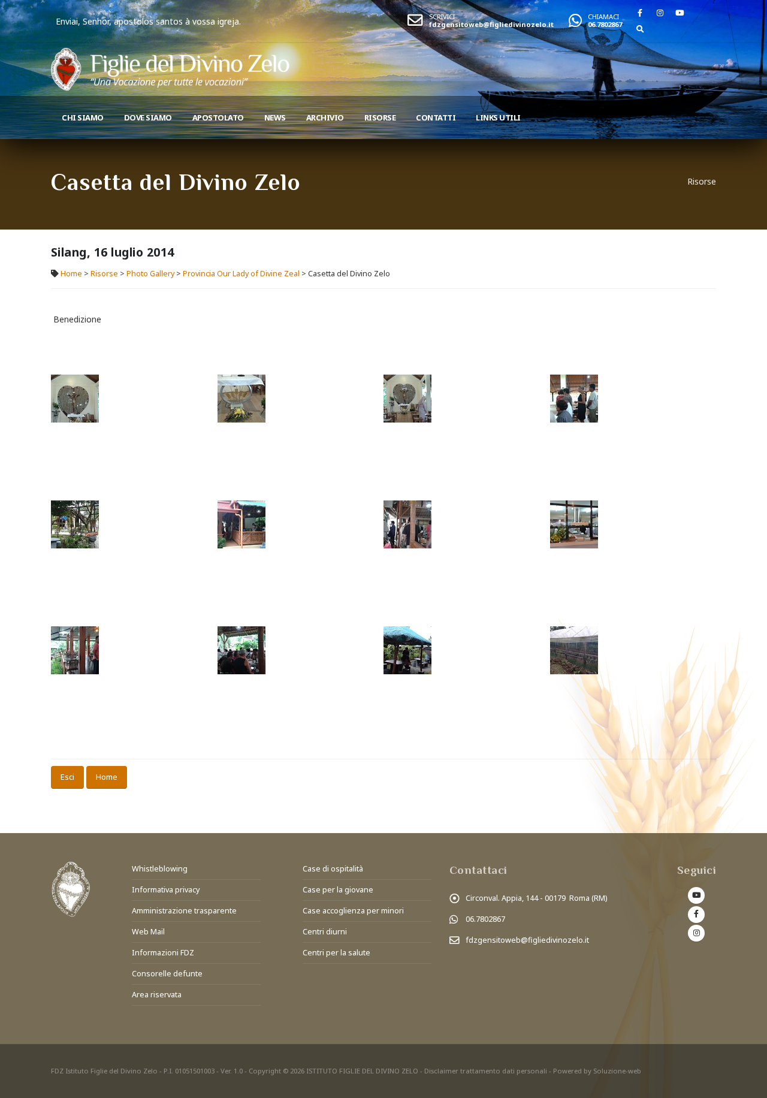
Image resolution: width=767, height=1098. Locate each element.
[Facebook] (640, 12)
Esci (67, 776)
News (275, 117)
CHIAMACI (603, 16)
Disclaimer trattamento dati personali (485, 1070)
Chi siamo (83, 117)
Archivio (325, 117)
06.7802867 (605, 24)
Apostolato (218, 117)
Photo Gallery (150, 274)
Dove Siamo (148, 117)
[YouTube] (679, 12)
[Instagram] (659, 12)
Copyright (265, 1070)
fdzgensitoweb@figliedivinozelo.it (491, 24)
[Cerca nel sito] (640, 28)
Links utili (498, 117)
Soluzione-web (617, 1070)
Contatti (435, 117)
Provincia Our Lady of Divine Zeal (241, 274)
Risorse (380, 117)
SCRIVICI (442, 16)
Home (71, 274)
